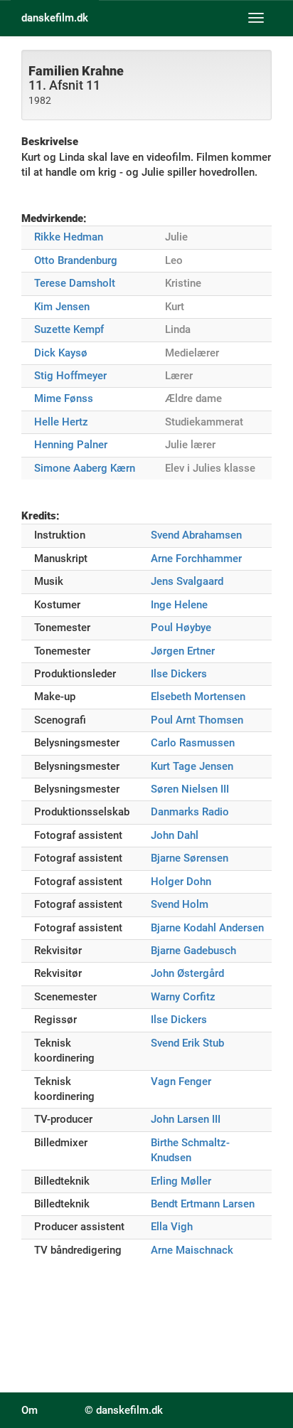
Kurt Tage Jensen (192, 766)
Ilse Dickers (179, 673)
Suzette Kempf (69, 329)
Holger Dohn (181, 881)
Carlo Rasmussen (193, 742)
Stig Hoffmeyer (70, 375)
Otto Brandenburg (75, 260)
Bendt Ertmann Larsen (203, 1203)
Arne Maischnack (192, 1250)
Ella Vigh (172, 1226)
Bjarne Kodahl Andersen (207, 927)
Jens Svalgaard (187, 581)
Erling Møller (181, 1181)
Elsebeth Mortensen (198, 696)
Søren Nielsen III (190, 789)
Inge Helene (179, 604)
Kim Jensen (62, 306)
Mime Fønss (63, 398)
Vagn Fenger (181, 1081)
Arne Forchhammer (196, 558)
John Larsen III (185, 1119)
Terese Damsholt (74, 283)
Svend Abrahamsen (196, 535)
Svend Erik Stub (187, 1043)
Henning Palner (70, 444)
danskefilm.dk (54, 17)
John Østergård (187, 973)
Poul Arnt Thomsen (197, 720)
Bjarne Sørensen (189, 858)
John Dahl (174, 835)
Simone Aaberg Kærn (84, 468)
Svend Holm (179, 904)
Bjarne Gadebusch (193, 950)
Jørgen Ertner (183, 651)
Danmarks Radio (190, 811)
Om (29, 1410)
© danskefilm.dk (124, 1410)
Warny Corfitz (183, 996)
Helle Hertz (61, 422)
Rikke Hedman (68, 237)
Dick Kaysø (60, 353)
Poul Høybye (181, 627)
